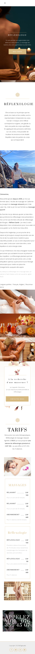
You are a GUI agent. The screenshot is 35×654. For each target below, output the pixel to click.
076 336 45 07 (17, 623)
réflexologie (17, 217)
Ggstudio (23, 645)
